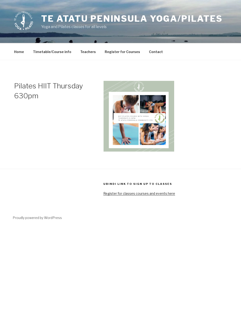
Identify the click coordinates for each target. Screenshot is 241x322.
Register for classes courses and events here (139, 193)
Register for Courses (122, 52)
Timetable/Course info (52, 52)
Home (19, 52)
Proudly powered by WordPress (37, 218)
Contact (156, 52)
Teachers (88, 52)
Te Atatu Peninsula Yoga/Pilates (132, 18)
